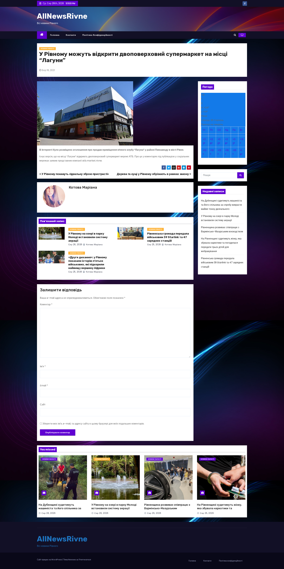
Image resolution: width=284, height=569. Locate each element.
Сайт (42, 404)
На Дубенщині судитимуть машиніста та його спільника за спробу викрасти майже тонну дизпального (221, 205)
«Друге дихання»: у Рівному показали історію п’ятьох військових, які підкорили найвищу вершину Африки (87, 263)
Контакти (71, 35)
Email (44, 385)
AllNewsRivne (62, 16)
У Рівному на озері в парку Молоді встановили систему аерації (88, 237)
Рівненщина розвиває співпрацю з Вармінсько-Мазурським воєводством (167, 508)
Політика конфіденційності (97, 35)
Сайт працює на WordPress (49, 559)
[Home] (42, 35)
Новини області (49, 459)
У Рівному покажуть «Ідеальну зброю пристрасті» (75, 174)
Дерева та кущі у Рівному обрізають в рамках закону (153, 174)
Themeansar (85, 559)
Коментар (46, 304)
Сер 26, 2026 (75, 244)
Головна (54, 35)
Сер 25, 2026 (154, 244)
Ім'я (43, 366)
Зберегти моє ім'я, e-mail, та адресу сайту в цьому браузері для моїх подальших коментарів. (93, 423)
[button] (235, 35)
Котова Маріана (83, 187)
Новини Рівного (47, 48)
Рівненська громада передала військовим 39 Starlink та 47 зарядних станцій (168, 237)
